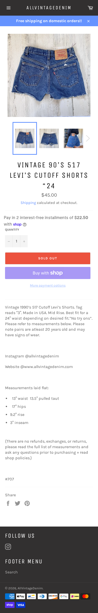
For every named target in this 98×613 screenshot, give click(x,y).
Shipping (28, 202)
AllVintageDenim (49, 8)
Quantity (12, 229)
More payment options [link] (48, 285)
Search (11, 572)
